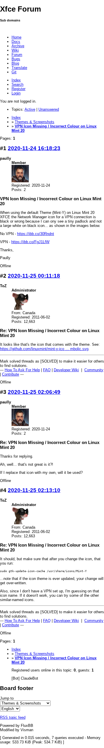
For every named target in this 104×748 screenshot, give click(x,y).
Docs (16, 41)
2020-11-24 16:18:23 (34, 148)
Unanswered (48, 109)
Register (18, 89)
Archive (18, 46)
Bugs (16, 59)
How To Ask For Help (22, 370)
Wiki (15, 50)
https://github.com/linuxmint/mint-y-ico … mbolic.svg (44, 349)
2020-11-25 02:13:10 (34, 490)
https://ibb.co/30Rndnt (35, 234)
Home (16, 37)
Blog (15, 63)
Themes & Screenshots (34, 122)
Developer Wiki (66, 370)
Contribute (10, 374)
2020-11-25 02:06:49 (34, 392)
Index (16, 80)
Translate (19, 67)
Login (16, 93)
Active (30, 109)
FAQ (47, 370)
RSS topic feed (12, 717)
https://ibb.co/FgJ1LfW (30, 242)
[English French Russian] (10, 709)
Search (17, 84)
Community (93, 370)
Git (14, 72)
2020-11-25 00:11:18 (34, 276)
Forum (17, 54)
